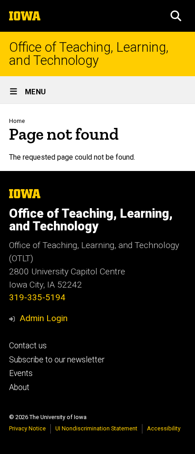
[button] (176, 16)
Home (17, 120)
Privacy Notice (27, 428)
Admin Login (44, 318)
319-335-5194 (37, 297)
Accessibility (163, 428)
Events (21, 373)
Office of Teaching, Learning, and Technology (88, 54)
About (19, 387)
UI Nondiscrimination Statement (96, 428)
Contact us (28, 345)
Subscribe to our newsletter (56, 359)
